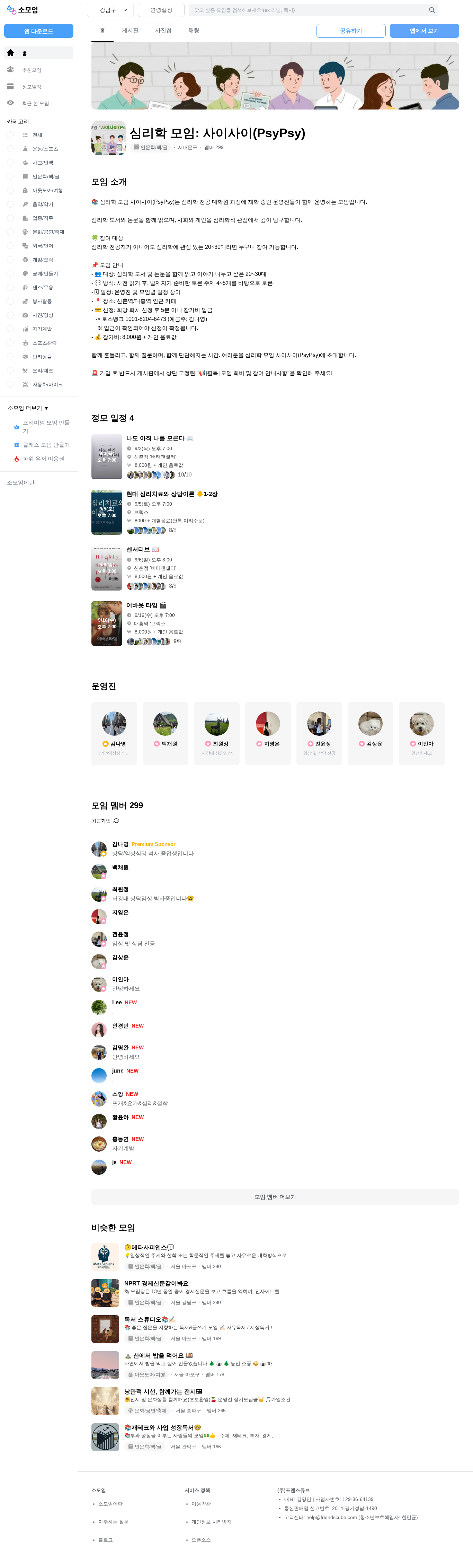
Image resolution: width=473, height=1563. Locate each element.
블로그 (105, 1540)
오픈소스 (201, 1540)
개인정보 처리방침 (211, 1522)
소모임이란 (110, 1504)
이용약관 (201, 1504)
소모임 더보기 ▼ (28, 408)
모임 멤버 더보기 (275, 1197)
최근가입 (101, 820)
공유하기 (351, 31)
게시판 (130, 30)
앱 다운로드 (38, 31)
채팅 (193, 30)
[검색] (432, 10)
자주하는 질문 (113, 1522)
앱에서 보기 (424, 31)
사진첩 (163, 30)
